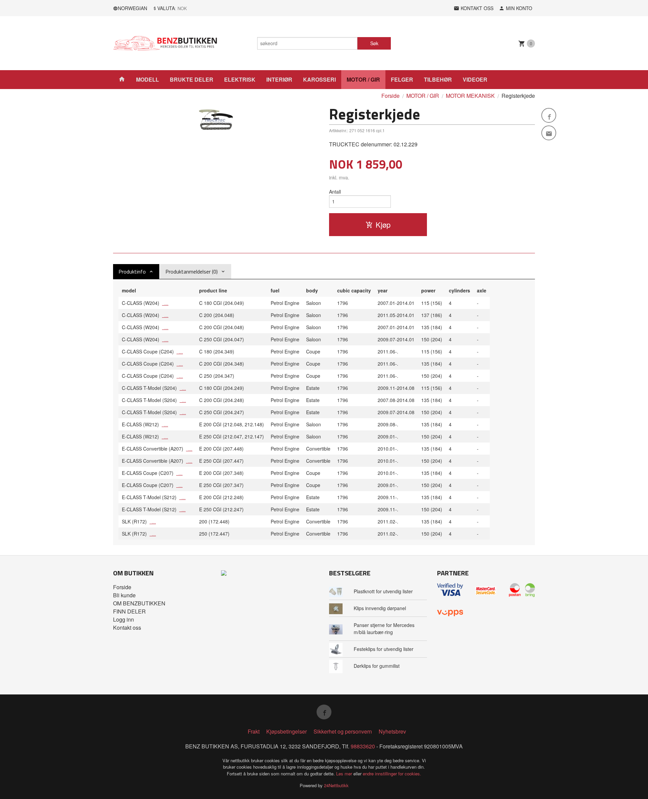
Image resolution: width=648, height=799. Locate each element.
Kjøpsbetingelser (286, 731)
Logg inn (123, 619)
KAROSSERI (319, 79)
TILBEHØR (438, 79)
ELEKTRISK (239, 79)
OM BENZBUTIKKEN (139, 603)
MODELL (147, 79)
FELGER (402, 79)
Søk (374, 43)
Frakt (254, 731)
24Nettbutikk (336, 785)
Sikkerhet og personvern (343, 731)
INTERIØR (279, 79)
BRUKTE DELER (191, 79)
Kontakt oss (127, 627)
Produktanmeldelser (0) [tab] (191, 271)
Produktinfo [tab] (132, 271)
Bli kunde (124, 595)
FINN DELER (129, 611)
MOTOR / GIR (363, 79)
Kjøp (383, 224)
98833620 (363, 746)
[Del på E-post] (548, 132)
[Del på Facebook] (548, 115)
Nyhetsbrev (392, 731)
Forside (390, 95)
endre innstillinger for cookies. (392, 773)
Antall (335, 191)
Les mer (344, 773)
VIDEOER (475, 79)
